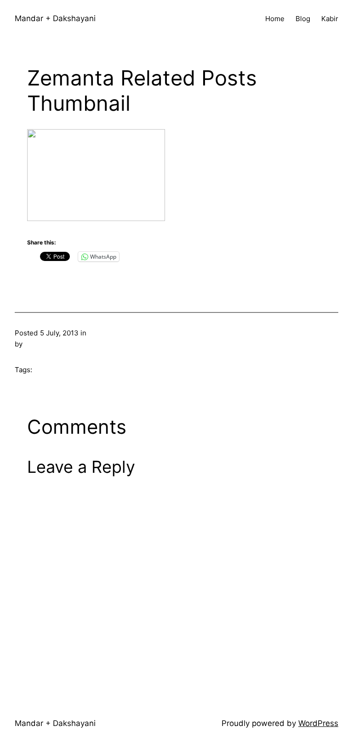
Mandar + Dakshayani (55, 18)
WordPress (318, 723)
